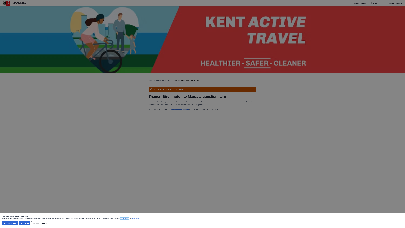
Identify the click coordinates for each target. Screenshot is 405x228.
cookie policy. (136, 218)
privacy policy (124, 218)
